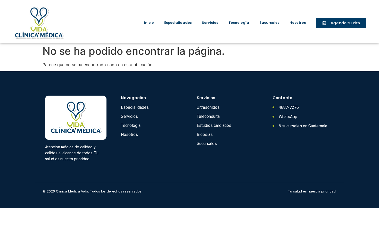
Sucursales (269, 22)
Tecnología (238, 22)
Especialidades (178, 22)
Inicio (149, 22)
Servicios (210, 22)
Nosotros (298, 22)
